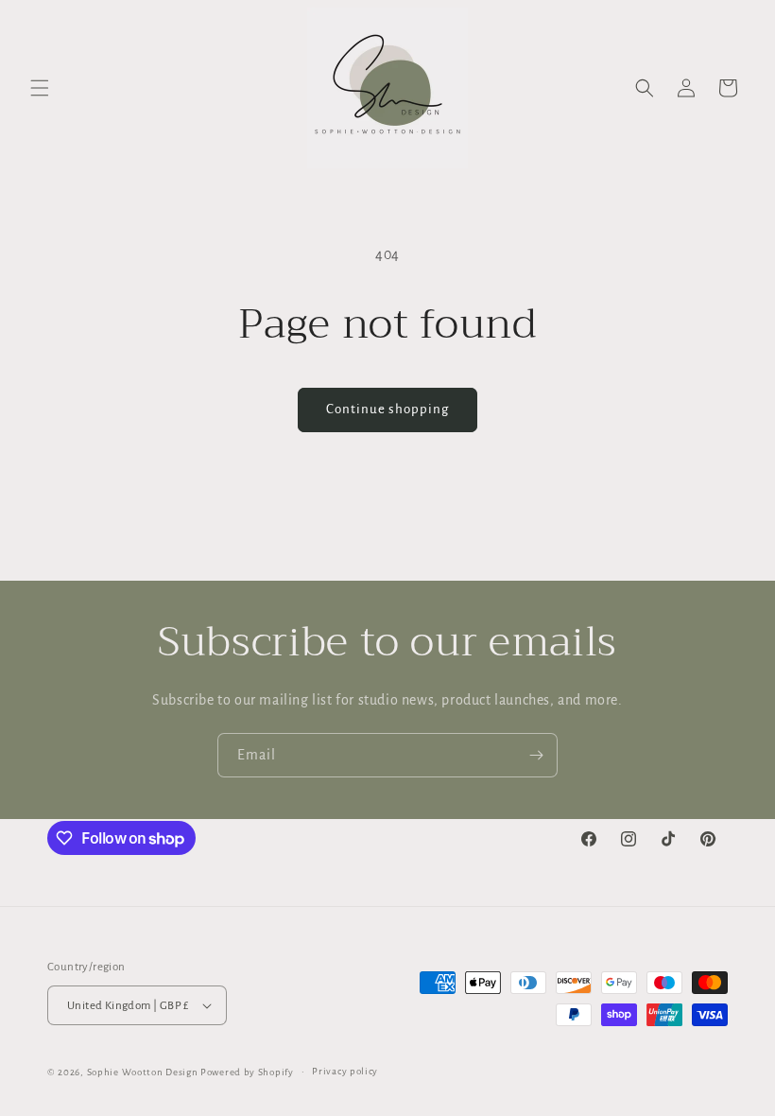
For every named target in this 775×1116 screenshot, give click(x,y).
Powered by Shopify (247, 1072)
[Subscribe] (536, 755)
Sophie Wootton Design (142, 1072)
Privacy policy (345, 1071)
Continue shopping (387, 409)
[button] (39, 88)
